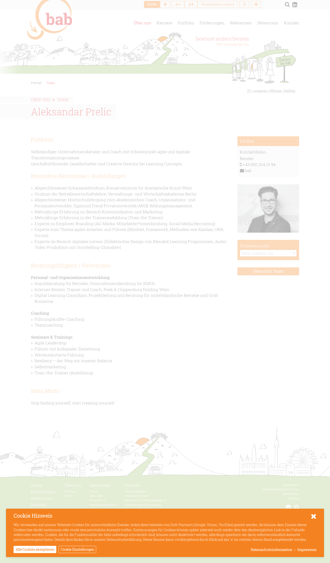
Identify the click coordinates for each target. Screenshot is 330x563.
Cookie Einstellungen (77, 549)
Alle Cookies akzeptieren (35, 549)
